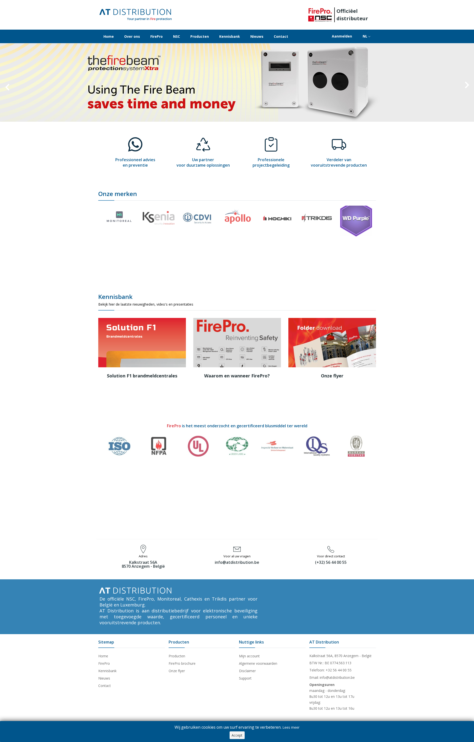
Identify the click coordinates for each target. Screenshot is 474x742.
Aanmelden (342, 36)
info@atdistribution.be (237, 562)
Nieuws (256, 36)
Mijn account (249, 656)
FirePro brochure (182, 663)
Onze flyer (332, 376)
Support (245, 678)
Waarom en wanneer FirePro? (237, 376)
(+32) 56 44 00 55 (331, 562)
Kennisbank (229, 36)
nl (365, 36)
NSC (176, 36)
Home (108, 36)
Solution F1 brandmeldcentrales (142, 376)
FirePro (156, 36)
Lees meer (290, 727)
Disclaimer (247, 670)
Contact (281, 36)
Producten (199, 36)
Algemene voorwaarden (258, 663)
